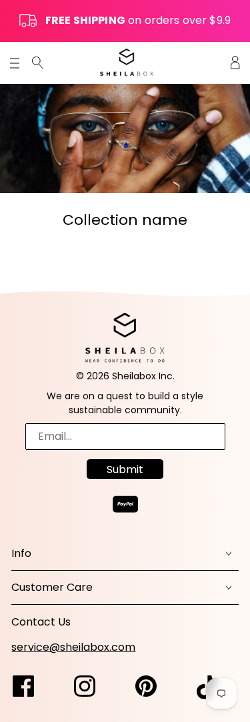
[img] (37, 62)
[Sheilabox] (126, 62)
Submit (125, 469)
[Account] (235, 62)
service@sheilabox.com (73, 647)
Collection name (125, 220)
